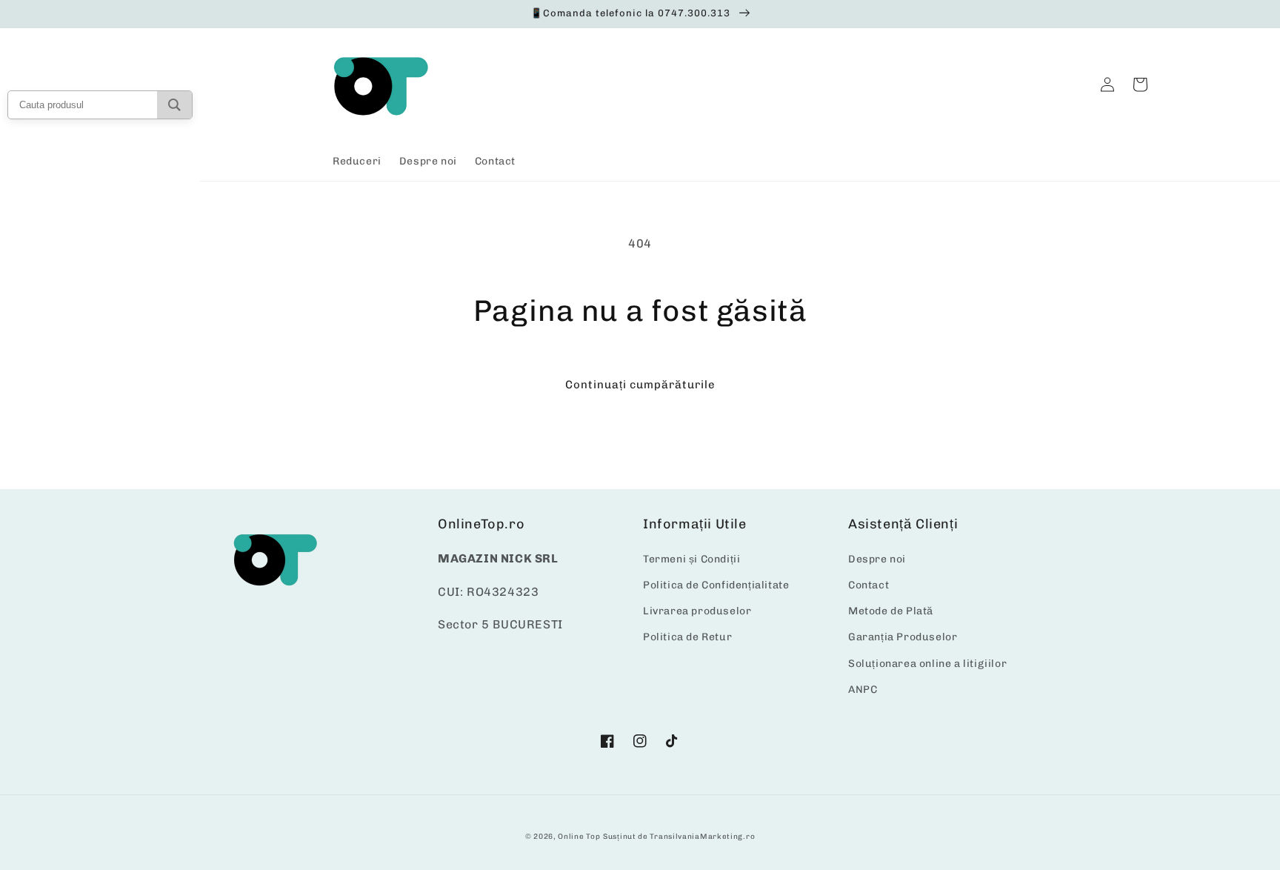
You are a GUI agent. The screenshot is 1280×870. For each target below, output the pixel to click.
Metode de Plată (890, 611)
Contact (868, 585)
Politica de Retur (687, 637)
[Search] (174, 105)
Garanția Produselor (902, 637)
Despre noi (877, 559)
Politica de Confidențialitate (716, 585)
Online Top (579, 836)
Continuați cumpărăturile (640, 384)
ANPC (862, 689)
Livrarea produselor (697, 611)
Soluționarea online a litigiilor (927, 663)
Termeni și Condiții (691, 559)
